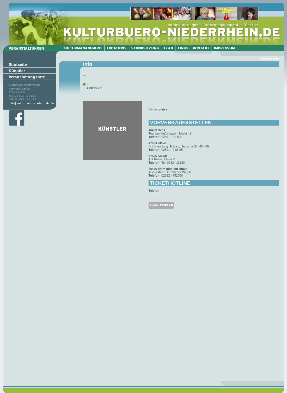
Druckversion (269, 58)
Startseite (18, 64)
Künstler (17, 70)
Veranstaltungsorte (27, 77)
